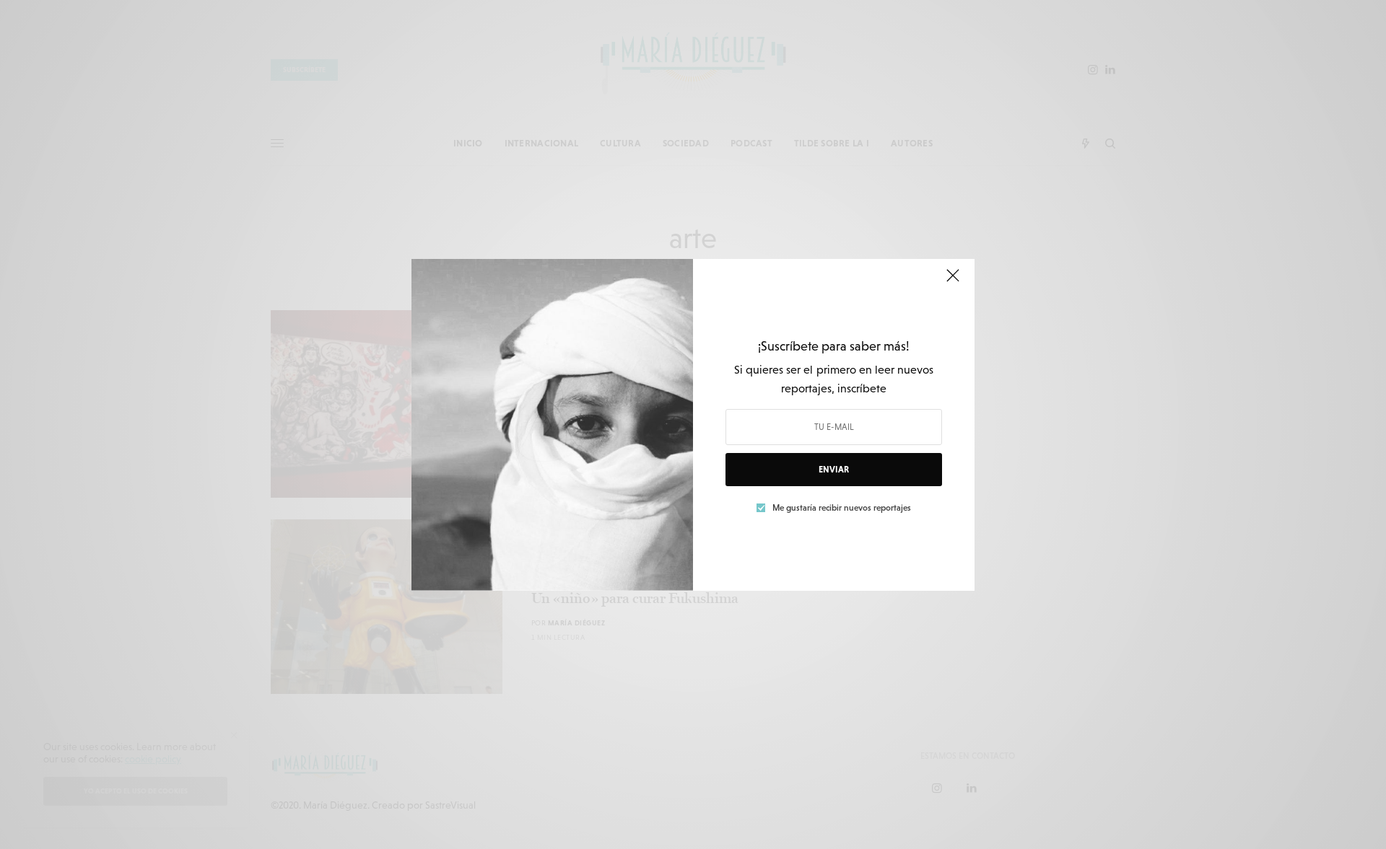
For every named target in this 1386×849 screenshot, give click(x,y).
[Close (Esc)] (952, 282)
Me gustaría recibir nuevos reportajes (841, 507)
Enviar (834, 470)
